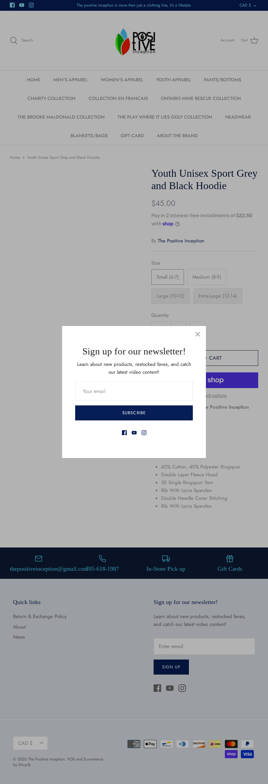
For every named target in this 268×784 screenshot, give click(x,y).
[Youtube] (134, 432)
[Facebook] (124, 432)
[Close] (198, 334)
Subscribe (133, 413)
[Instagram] (144, 432)
